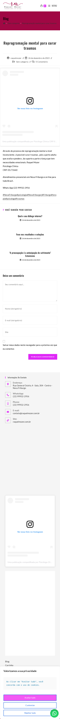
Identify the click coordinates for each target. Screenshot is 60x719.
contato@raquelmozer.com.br (26, 413)
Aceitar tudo (30, 697)
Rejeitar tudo (30, 713)
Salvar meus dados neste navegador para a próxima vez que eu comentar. (30, 347)
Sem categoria (22, 62)
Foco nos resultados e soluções (30, 234)
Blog (7, 661)
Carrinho (9, 665)
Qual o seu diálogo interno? (30, 216)
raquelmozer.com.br (22, 421)
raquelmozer (15, 58)
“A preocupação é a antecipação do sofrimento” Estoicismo (30, 254)
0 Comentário (42, 62)
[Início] (4, 23)
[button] (54, 713)
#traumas (19, 198)
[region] (30, 692)
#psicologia (22, 195)
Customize (30, 705)
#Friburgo (46, 195)
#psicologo (10, 198)
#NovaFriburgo (10, 195)
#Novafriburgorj (34, 195)
